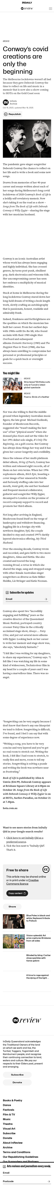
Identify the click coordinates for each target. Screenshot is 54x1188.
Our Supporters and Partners (21, 1161)
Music (7, 1119)
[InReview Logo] (27, 8)
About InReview (12, 1142)
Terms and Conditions (16, 1152)
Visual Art (9, 1128)
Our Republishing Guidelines (20, 1156)
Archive (7, 1147)
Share (12, 906)
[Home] (27, 3)
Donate (17, 1082)
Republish (15, 114)
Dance (7, 1105)
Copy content (15, 893)
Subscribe (17, 1075)
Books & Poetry (12, 1100)
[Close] (50, 1166)
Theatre (8, 1123)
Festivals (8, 1109)
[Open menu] (50, 8)
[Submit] (45, 599)
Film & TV (9, 1114)
